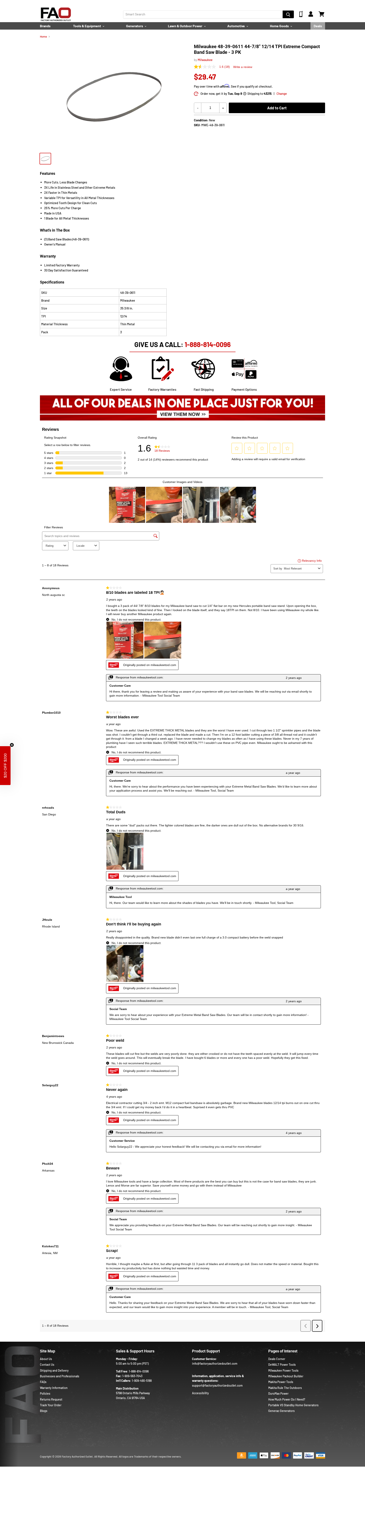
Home (43, 36)
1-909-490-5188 (142, 1380)
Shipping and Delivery (54, 1370)
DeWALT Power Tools (282, 1364)
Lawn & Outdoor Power (185, 26)
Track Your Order (50, 1405)
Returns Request (51, 1399)
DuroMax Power (278, 1393)
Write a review (242, 66)
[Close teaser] (12, 745)
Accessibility (200, 1393)
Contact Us (47, 1364)
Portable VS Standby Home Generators (293, 1405)
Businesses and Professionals (59, 1376)
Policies (45, 1393)
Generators (135, 26)
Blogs (43, 1411)
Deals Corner (276, 1359)
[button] (5, 765)
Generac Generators (281, 1411)
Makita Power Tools (280, 1382)
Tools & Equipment (87, 26)
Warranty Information (54, 1388)
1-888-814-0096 (208, 344)
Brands (45, 26)
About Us (46, 1359)
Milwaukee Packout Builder (285, 1376)
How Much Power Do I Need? (286, 1399)
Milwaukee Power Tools (283, 1370)
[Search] (288, 14)
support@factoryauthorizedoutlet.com (217, 1385)
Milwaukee (205, 60)
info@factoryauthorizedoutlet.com (214, 1363)
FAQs (43, 1382)
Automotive (236, 26)
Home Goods (279, 26)
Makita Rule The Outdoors (285, 1388)
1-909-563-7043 (132, 1376)
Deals (318, 26)
